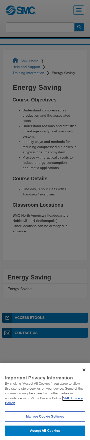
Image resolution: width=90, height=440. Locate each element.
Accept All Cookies (45, 431)
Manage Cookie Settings (45, 416)
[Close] (84, 369)
